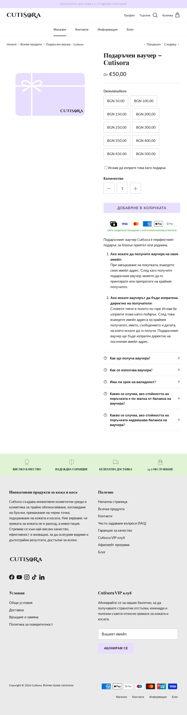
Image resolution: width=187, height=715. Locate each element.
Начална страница (112, 501)
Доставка (16, 610)
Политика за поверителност (31, 624)
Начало (12, 44)
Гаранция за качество (115, 530)
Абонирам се (116, 648)
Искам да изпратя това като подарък (137, 168)
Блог (130, 29)
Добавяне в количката (141, 208)
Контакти (81, 29)
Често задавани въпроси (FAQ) (122, 523)
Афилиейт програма (113, 545)
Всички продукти (31, 44)
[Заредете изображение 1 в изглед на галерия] (50, 94)
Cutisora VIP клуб (111, 538)
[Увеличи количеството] (135, 188)
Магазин (60, 29)
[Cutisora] (24, 15)
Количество (113, 178)
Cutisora (37, 685)
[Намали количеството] (109, 188)
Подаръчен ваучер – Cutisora (64, 44)
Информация (108, 29)
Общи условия (20, 603)
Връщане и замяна (23, 617)
